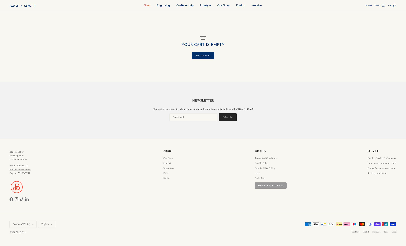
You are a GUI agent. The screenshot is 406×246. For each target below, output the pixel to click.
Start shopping (203, 55)
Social (166, 178)
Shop (147, 5)
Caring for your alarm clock (381, 168)
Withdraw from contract (271, 185)
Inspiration (168, 168)
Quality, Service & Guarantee (381, 158)
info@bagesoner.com (20, 169)
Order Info (260, 178)
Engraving (163, 5)
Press (165, 173)
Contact (167, 163)
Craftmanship (184, 5)
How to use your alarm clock (381, 163)
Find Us (241, 5)
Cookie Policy (262, 163)
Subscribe (227, 117)
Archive (257, 5)
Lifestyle (205, 5)
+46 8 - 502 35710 (19, 165)
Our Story (223, 5)
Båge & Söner (21, 232)
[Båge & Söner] (23, 5)
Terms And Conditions (266, 158)
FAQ (257, 173)
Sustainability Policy (265, 168)
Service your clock (376, 173)
